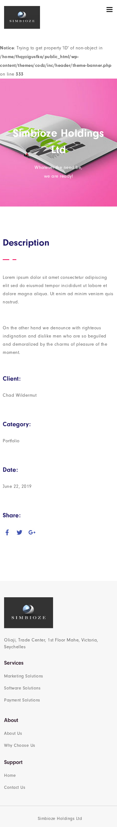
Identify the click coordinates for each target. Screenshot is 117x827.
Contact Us (14, 787)
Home (10, 775)
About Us (13, 733)
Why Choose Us (19, 745)
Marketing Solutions (23, 676)
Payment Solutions (22, 700)
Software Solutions (22, 688)
